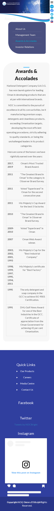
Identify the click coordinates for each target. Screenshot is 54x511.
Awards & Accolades (26, 40)
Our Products (27, 371)
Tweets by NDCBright (26, 424)
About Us (20, 28)
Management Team (25, 34)
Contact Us (27, 389)
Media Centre (27, 383)
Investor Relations (24, 46)
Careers (27, 377)
